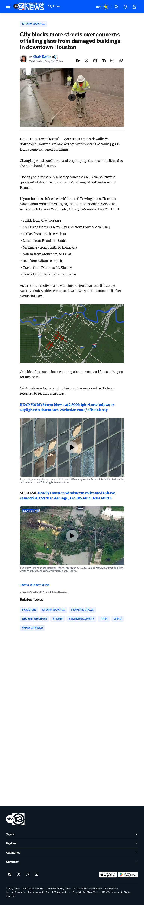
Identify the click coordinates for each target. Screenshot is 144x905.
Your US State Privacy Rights (88, 888)
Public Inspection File (38, 892)
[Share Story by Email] (112, 60)
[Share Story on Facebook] (78, 60)
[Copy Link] (121, 60)
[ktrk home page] (15, 819)
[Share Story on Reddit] (95, 60)
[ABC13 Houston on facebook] (10, 874)
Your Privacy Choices (33, 888)
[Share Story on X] (86, 60)
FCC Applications (61, 892)
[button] (8, 6)
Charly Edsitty (42, 57)
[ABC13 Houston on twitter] (18, 874)
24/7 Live (54, 6)
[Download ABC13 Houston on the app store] (108, 875)
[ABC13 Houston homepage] (28, 7)
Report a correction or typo (35, 585)
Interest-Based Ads (15, 892)
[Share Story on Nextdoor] (103, 60)
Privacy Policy (13, 888)
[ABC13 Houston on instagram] (28, 874)
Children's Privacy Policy (58, 888)
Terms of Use (111, 888)
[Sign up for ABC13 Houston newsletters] (36, 874)
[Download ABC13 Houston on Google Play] (128, 875)
